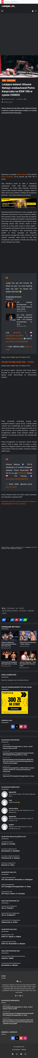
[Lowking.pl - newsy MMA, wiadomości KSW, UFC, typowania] (8, 6)
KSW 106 (22, 608)
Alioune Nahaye (10, 608)
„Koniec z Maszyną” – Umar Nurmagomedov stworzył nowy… (28, 663)
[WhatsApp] (24, 619)
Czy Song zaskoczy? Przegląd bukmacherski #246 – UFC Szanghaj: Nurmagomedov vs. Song (24, 319)
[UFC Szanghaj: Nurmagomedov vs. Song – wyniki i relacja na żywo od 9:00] (11, 304)
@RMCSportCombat (14, 339)
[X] (7, 619)
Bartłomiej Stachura (8, 99)
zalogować (10, 680)
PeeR (10, 800)
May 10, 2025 (11, 487)
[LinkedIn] (12, 619)
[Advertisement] (19, 34)
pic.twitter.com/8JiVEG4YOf (17, 479)
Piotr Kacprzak (22, 610)
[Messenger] (20, 619)
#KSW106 (17, 333)
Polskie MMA (11, 80)
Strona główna (16, 1049)
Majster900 (12, 792)
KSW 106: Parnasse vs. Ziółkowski (10, 610)
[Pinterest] (16, 619)
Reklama (23, 1049)
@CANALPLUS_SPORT (15, 336)
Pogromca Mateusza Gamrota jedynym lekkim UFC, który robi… (8, 644)
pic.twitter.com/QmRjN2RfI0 (17, 341)
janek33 (11, 824)
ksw (17, 608)
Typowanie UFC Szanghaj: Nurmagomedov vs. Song (9, 663)
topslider (4, 613)
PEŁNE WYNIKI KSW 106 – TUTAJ (17, 362)
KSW (4, 80)
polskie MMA (31, 610)
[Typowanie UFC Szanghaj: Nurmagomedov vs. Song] (9, 655)
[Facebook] (3, 619)
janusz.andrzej (13, 808)
